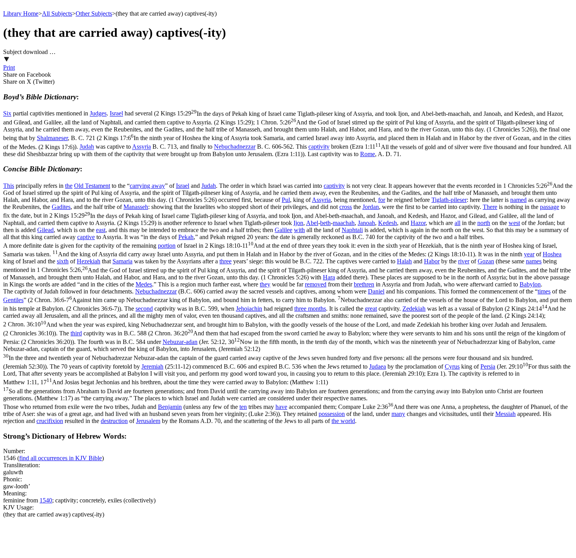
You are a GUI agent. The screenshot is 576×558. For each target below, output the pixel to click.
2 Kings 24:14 (284, 312)
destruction (114, 421)
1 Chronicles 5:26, (287, 274)
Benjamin (170, 406)
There (490, 206)
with (299, 230)
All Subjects (57, 13)
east (100, 230)
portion (167, 245)
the (68, 185)
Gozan (486, 261)
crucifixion (49, 421)
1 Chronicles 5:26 (287, 192)
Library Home (20, 13)
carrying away (147, 185)
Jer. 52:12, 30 (279, 354)
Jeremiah (152, 366)
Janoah (366, 223)
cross (345, 206)
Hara (329, 277)
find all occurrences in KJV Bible (60, 458)
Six (7, 113)
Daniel (376, 291)
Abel (312, 223)
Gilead (45, 230)
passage (549, 206)
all (457, 223)
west (514, 223)
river (463, 261)
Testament (97, 185)
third (76, 333)
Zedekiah (414, 308)
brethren (364, 284)
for (381, 199)
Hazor (418, 223)
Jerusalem (148, 421)
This (8, 185)
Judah (87, 147)
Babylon (530, 284)
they (265, 284)
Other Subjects (94, 13)
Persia (487, 366)
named (518, 199)
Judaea (377, 366)
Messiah (505, 413)
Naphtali (352, 230)
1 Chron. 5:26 (278, 126)
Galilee (283, 230)
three (225, 261)
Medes (144, 284)
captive (86, 237)
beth (325, 223)
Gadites (61, 206)
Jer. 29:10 (287, 370)
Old (79, 185)
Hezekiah (88, 261)
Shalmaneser (52, 138)
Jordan (370, 206)
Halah (404, 261)
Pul (286, 199)
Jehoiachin (249, 308)
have (281, 406)
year (529, 254)
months (317, 308)
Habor (432, 261)
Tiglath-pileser (449, 199)
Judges (98, 113)
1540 (46, 500)
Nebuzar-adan (180, 341)
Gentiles (13, 300)
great (371, 308)
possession (332, 413)
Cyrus (452, 366)
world (348, 421)
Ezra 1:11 (287, 150)
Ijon (298, 223)
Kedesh (387, 223)
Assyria (141, 147)
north (483, 223)
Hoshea (552, 254)
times (544, 291)
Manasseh (135, 206)
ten (243, 406)
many (398, 413)
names (534, 261)
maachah (344, 223)
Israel (116, 113)
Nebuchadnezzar (234, 147)
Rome (367, 154)
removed (315, 284)
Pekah (186, 237)
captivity (319, 147)
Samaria (122, 261)
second (144, 308)
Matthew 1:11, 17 (273, 390)
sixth (63, 261)
